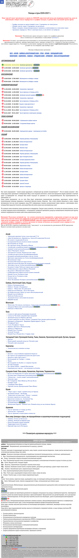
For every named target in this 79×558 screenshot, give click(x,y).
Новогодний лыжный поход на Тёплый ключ (23, 341)
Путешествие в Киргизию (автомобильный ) (26, 375)
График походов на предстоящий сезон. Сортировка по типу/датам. (35, 24)
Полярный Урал (13, 323)
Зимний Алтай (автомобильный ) (22, 249)
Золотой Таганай (24, 183)
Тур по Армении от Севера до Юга (29, 92)
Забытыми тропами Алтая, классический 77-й (23, 236)
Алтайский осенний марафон (32, 95)
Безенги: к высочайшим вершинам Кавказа (22, 353)
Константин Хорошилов (20, 547)
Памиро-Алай (12, 382)
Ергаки (10, 339)
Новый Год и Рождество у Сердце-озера (21, 334)
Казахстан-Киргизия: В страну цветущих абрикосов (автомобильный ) (35, 373)
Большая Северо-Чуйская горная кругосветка (23, 267)
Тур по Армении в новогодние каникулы (31, 113)
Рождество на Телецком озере (17, 276)
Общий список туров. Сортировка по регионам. (28, 26)
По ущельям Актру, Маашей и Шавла (20, 245)
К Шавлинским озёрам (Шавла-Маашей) (21, 269)
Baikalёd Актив (13, 299)
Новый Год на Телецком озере (18, 274)
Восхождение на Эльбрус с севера (29, 78)
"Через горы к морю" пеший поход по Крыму (23, 391)
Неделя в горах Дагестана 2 (27, 104)
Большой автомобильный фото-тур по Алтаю (23, 256)
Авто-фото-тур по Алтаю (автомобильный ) (25, 265)
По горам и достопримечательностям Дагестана (24, 355)
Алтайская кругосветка (29, 68)
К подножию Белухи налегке (27, 123)
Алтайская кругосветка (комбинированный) (23, 254)
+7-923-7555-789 (12, 542)
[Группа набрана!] (3, 65)
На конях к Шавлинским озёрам (19, 270)
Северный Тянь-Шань (15, 384)
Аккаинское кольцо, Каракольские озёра (22, 252)
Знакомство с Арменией (26, 89)
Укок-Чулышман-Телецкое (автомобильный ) (26, 279)
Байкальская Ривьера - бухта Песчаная (21, 290)
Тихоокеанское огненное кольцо (19, 348)
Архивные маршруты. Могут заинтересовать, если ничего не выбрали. (36, 30)
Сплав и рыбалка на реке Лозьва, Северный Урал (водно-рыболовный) (32, 319)
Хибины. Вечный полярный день (19, 420)
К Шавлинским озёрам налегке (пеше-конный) (23, 272)
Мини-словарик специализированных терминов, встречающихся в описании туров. (40, 28)
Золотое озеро (12, 278)
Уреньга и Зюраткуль (25, 186)
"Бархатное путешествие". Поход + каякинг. (23, 395)
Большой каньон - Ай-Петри (17, 393)
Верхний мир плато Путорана (18, 426)
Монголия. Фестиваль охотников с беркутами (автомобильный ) (34, 305)
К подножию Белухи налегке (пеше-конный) (23, 242)
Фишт (10, 361)
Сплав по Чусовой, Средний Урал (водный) (22, 316)
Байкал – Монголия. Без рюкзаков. (19, 288)
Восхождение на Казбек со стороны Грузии (22, 363)
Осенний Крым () (17, 402)
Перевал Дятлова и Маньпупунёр (29, 139)
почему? (55, 37)
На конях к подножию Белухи (18, 240)
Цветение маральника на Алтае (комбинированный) (25, 258)
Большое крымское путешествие (19, 397)
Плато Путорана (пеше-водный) (18, 422)
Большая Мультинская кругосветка (20, 261)
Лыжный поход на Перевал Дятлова (20, 317)
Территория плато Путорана (17, 424)
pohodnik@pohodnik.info (13, 535)
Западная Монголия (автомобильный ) (24, 307)
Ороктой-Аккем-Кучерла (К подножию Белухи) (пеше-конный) (29, 263)
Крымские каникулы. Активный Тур (20, 399)
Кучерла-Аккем (24, 145)
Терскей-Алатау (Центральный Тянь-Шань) (22, 386)
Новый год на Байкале (15, 294)
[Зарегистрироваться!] (3, 68)
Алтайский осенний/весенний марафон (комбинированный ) (33, 247)
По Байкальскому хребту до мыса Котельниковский (25, 292)
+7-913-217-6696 (12, 537)
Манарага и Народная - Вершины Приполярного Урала (26, 321)
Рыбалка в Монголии (15, 308)
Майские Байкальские (15, 296)
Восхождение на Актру (15, 243)
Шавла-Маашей (24, 177)
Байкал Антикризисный (26, 142)
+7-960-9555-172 (12, 540)
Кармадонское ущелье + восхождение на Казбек (33, 131)
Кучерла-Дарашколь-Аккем (27, 160)
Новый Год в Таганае (15, 330)
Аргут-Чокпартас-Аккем (26, 157)
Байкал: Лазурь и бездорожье (18, 287)
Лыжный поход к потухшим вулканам (21, 298)
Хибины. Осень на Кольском (17, 418)
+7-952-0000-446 (12, 544)
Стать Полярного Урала (16, 325)
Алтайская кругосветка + (29, 65)
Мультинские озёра (25, 166)
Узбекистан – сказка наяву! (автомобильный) (23, 377)
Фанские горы (24, 148)
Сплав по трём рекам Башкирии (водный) (22, 314)
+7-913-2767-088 (12, 539)
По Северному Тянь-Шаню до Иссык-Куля (22, 381)
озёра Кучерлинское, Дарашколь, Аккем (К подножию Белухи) (29, 238)
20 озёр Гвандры (13, 364)
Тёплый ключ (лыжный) (16, 343)
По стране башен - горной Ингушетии (20, 366)
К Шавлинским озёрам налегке (28, 120)
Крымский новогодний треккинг (19, 400)
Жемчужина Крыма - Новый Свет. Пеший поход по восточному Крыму (31, 404)
